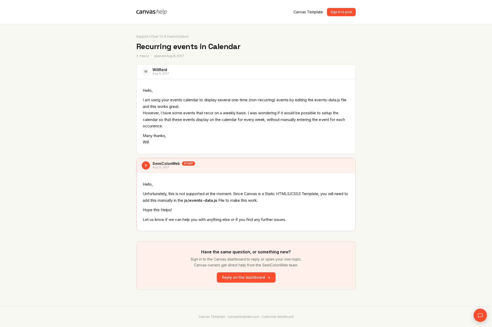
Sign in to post (341, 12)
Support (142, 36)
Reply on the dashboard (246, 277)
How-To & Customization (170, 36)
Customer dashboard (278, 317)
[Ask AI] (480, 315)
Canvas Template (308, 12)
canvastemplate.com (243, 317)
